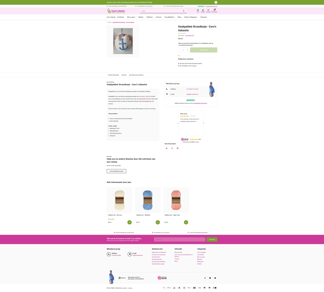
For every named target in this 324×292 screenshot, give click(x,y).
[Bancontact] (184, 288)
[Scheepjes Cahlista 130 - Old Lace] (119, 200)
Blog (176, 261)
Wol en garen (131, 17)
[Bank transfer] (164, 288)
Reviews (124, 75)
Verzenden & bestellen (158, 261)
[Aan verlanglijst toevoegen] (178, 56)
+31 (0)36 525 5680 (192, 89)
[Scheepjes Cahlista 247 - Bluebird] (148, 200)
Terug (110, 22)
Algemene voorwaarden (159, 252)
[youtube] (215, 278)
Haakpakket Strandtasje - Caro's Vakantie (123, 22)
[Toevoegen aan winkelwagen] (129, 222)
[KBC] (174, 288)
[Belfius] (169, 288)
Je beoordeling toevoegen (116, 171)
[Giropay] (215, 288)
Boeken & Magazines (190, 17)
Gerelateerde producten (136, 75)
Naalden (140, 17)
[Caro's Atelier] (117, 11)
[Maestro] (204, 288)
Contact (177, 259)
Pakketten (150, 17)
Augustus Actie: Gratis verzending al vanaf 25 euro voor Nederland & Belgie (129, 2)
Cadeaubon (203, 17)
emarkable (124, 288)
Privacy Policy (156, 257)
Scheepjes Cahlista (144, 96)
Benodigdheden (169, 17)
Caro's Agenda (111, 17)
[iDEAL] (179, 288)
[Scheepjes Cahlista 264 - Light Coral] (176, 200)
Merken (199, 264)
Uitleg (179, 17)
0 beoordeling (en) (189, 35)
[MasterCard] (210, 288)
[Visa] (199, 288)
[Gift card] (194, 288)
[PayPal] (189, 288)
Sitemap (130, 288)
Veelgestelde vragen (158, 264)
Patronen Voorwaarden (158, 255)
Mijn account (178, 252)
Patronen (158, 17)
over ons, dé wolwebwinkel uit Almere (183, 255)
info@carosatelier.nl (192, 94)
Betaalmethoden (157, 259)
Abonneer (212, 239)
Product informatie (113, 75)
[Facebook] (205, 278)
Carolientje (120, 17)
